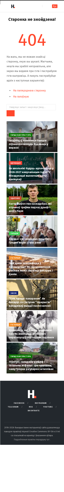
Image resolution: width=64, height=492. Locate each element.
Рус (55, 6)
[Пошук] (45, 6)
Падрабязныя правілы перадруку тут (32, 439)
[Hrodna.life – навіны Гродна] (13, 6)
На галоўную (21, 96)
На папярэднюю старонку (29, 90)
